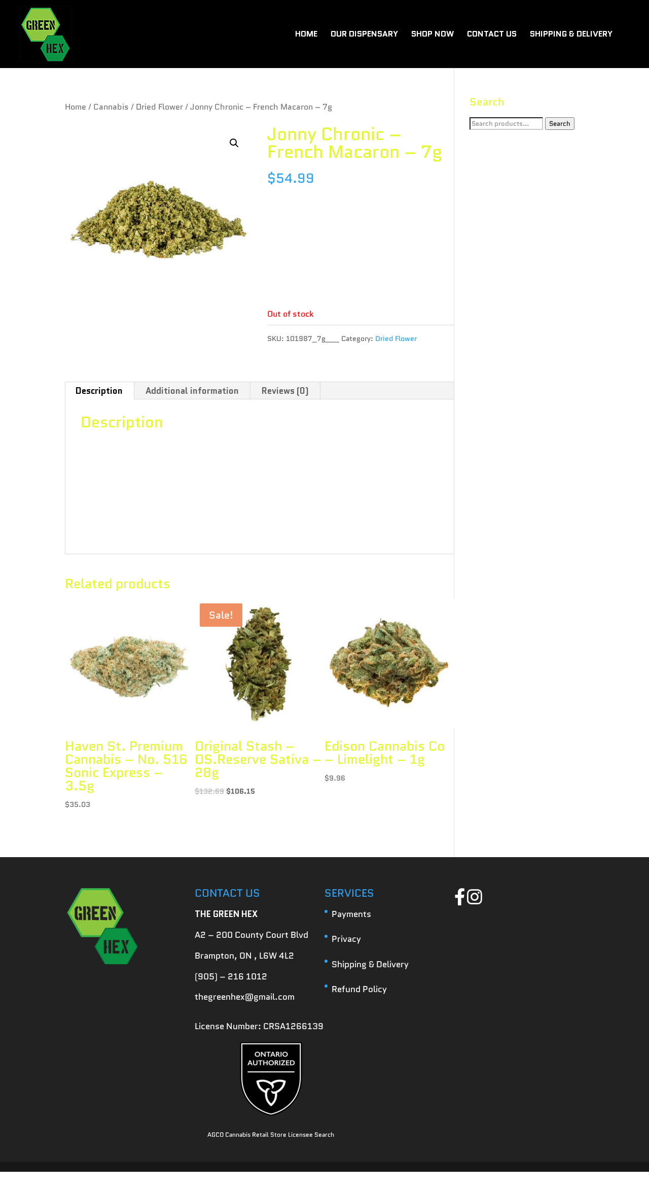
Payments (351, 914)
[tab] (99, 390)
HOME (306, 35)
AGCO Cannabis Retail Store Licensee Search (270, 1134)
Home (75, 107)
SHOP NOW (432, 35)
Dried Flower (159, 107)
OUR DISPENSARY (364, 35)
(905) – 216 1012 (231, 976)
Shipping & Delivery (370, 964)
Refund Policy (359, 989)
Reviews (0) (285, 391)
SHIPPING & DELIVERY (571, 35)
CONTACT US (492, 35)
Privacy (346, 939)
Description (99, 391)
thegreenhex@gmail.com (245, 997)
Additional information (192, 391)
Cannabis (111, 107)
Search (559, 123)
